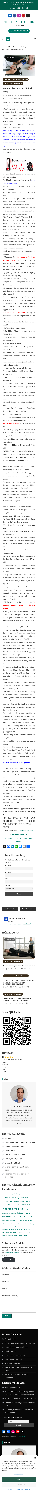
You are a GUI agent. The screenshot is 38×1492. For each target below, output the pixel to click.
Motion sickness (10, 1227)
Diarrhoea (26, 1209)
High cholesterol (5, 1220)
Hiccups (33, 1217)
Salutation (8, 885)
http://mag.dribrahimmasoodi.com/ (19, 924)
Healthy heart (27, 1217)
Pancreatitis (11, 1229)
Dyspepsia (13, 1213)
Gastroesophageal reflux (17, 1217)
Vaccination (10, 1235)
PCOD (16, 1229)
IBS (3, 1224)
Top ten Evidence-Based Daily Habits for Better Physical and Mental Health (19, 1393)
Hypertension (18, 98)
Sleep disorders (5, 1232)
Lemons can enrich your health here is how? (20, 1404)
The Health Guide (25, 95)
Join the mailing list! (20, 31)
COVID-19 (6, 1205)
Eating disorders (23, 1213)
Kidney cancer (14, 1224)
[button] (35, 1458)
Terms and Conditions (19, 2)
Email (6, 879)
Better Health (10, 1139)
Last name (8, 872)
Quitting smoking (27, 1229)
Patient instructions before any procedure (17, 1175)
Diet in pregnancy (6, 1213)
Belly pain (13, 1194)
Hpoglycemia (13, 1220)
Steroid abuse (13, 1232)
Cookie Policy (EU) (18, 5)
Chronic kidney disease (15, 1197)
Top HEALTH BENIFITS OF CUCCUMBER (20, 1399)
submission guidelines (11, 1253)
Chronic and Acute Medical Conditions (16, 79)
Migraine (4, 1227)
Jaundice (8, 1224)
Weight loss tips (20, 1235)
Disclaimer (30, 2)
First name (8, 865)
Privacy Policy (19, 1489)
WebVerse (21, 1436)
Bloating (18, 1194)
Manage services (18, 1474)
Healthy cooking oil (12, 1387)
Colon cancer (25, 1201)
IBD (31, 1220)
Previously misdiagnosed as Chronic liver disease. (19, 966)
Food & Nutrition (11, 1151)
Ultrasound (4, 1235)
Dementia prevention (15, 1204)
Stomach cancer (23, 1232)
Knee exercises (21, 1224)
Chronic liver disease (10, 1201)
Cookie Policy (11, 1489)
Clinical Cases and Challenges (13, 83)
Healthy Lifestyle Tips (13, 1159)
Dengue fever (25, 1205)
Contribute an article (19, 834)
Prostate (20, 1229)
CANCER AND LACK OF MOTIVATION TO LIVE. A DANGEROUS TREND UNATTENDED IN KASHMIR (18, 982)
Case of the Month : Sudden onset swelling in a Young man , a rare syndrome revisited (18, 999)
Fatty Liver (7, 1216)
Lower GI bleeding (29, 1224)
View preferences (19, 1485)
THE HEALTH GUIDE (19, 21)
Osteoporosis (5, 1229)
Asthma (8, 1194)
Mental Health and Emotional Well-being (18, 1168)
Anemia (3, 1194)
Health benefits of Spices (15, 1155)
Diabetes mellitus (13, 1209)
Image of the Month (12, 1163)
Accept (19, 1479)
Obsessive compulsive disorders (22, 1227)
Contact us (27, 1489)
